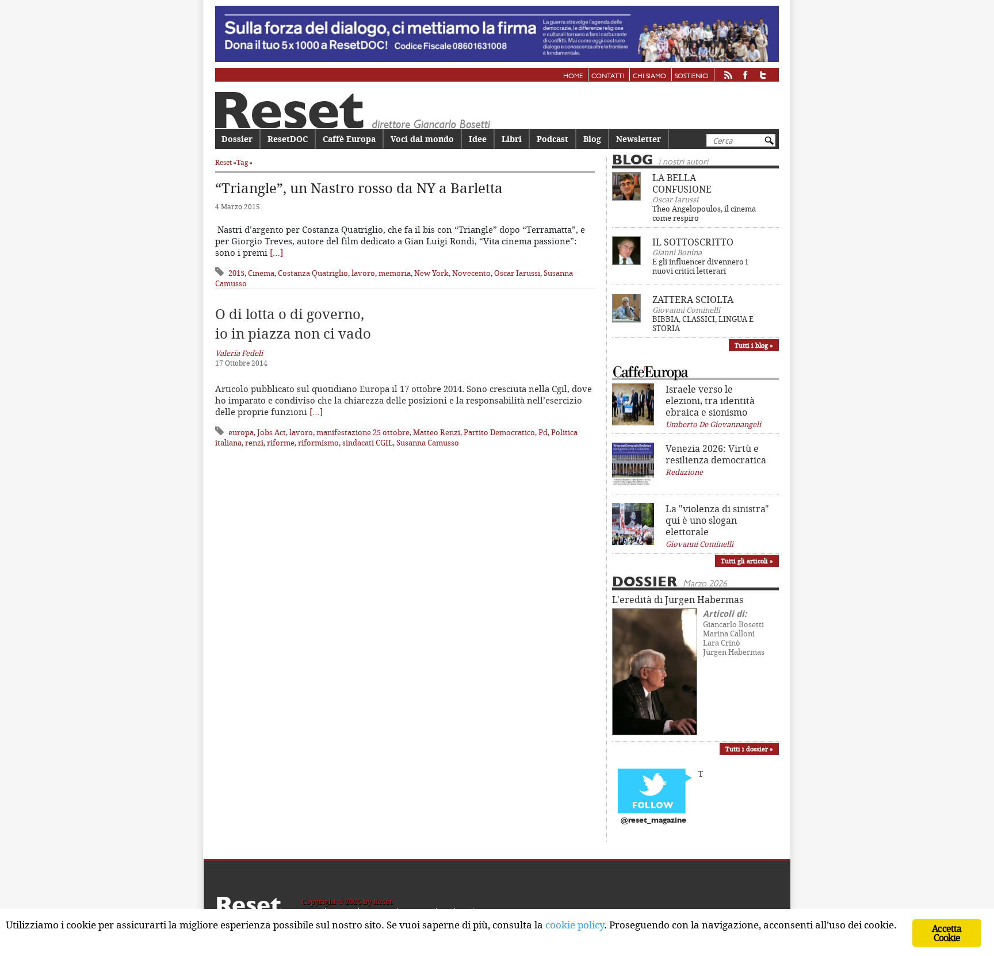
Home (573, 76)
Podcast (552, 138)
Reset (223, 162)
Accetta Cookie (946, 933)
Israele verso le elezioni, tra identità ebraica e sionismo (710, 401)
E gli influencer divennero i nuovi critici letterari (700, 266)
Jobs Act (271, 432)
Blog (592, 138)
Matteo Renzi (436, 432)
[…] (276, 252)
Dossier (237, 138)
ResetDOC (287, 138)
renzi (254, 442)
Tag (242, 162)
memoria (395, 273)
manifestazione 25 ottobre (363, 432)
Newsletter (638, 138)
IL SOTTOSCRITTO (692, 242)
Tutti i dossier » (749, 748)
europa (241, 432)
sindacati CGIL (367, 442)
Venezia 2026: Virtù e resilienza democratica (716, 454)
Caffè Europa (349, 138)
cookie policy (574, 924)
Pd (543, 432)
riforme (281, 442)
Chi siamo (649, 76)
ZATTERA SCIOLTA (692, 299)
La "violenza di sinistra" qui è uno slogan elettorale (717, 520)
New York (431, 273)
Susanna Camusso (427, 442)
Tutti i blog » (754, 345)
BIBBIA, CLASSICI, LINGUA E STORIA (703, 323)
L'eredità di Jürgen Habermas (677, 599)
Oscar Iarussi (517, 273)
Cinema (261, 273)
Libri (512, 138)
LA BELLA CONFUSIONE (682, 183)
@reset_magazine (653, 820)
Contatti (607, 76)
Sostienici (692, 76)
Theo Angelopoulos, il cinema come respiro (704, 213)
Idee (478, 138)
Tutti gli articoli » (747, 560)
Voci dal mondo (422, 138)
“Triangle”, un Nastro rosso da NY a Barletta (359, 188)
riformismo (318, 442)
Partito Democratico (499, 432)
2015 (236, 273)
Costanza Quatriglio (313, 273)
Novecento (471, 273)
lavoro (363, 273)
